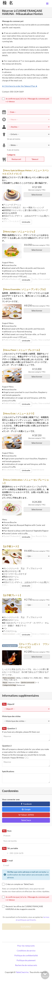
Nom (7, 831)
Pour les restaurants (26, 945)
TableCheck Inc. (22, 972)
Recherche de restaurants (26, 965)
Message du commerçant (12, 21)
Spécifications (8, 771)
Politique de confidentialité (26, 955)
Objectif (8, 704)
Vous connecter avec (11, 799)
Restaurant (16, 159)
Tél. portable (10, 848)
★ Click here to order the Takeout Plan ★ (19, 86)
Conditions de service (26, 950)
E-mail (8, 860)
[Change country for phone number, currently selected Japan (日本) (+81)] (5, 853)
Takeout (35, 159)
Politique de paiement (26, 960)
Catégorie (11, 155)
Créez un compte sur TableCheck (20, 884)
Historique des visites (11, 716)
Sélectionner (36, 194)
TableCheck (26, 820)
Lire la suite (26, 222)
